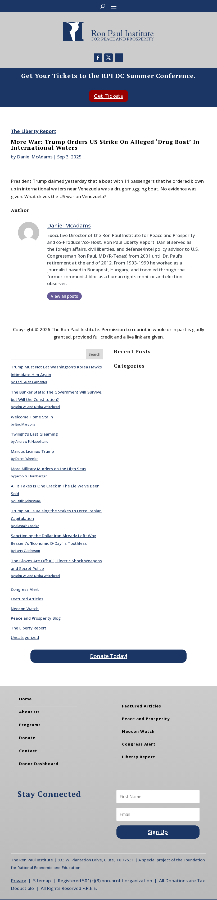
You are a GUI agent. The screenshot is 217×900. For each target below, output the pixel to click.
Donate (27, 737)
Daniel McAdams (34, 157)
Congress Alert (25, 589)
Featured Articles (27, 598)
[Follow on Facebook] (98, 57)
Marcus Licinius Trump (32, 451)
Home (25, 698)
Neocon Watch (25, 608)
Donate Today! (108, 656)
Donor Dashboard (38, 763)
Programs (30, 724)
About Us (29, 711)
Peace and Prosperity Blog (36, 618)
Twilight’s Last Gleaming (34, 434)
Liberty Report (138, 756)
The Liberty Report (33, 131)
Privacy (18, 881)
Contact (28, 750)
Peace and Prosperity (146, 718)
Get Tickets (108, 95)
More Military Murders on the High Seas (48, 468)
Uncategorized (25, 637)
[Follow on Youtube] (119, 57)
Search (94, 354)
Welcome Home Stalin (32, 416)
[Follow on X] (108, 57)
